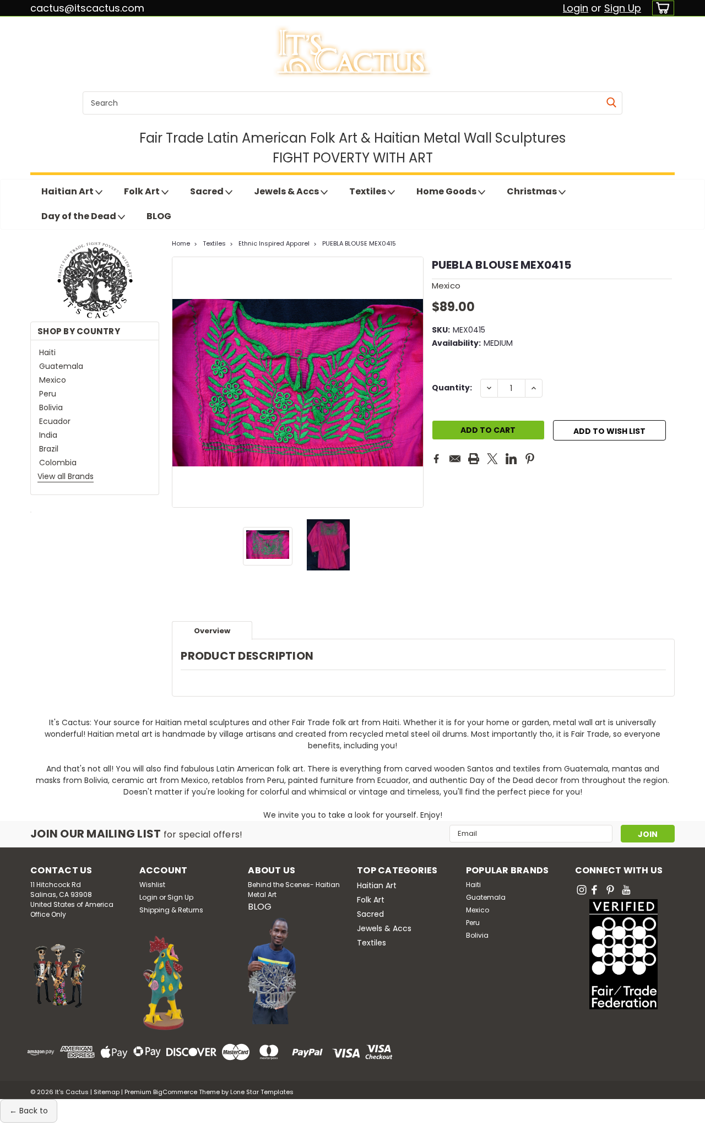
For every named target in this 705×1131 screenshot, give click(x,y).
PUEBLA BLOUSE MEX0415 (359, 243)
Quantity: (452, 387)
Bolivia (51, 407)
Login (575, 8)
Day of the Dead (79, 216)
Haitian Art (68, 191)
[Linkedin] (511, 458)
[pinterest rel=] (610, 890)
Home (181, 243)
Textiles (368, 191)
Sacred (207, 191)
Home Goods (447, 191)
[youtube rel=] (626, 890)
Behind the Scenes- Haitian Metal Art (294, 889)
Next (414, 382)
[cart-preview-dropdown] (661, 8)
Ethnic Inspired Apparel (274, 243)
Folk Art (142, 191)
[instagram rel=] (582, 890)
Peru (47, 393)
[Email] (454, 458)
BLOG (159, 216)
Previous (181, 382)
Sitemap (107, 1092)
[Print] (473, 458)
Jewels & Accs (287, 191)
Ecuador (54, 421)
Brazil (48, 448)
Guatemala (61, 366)
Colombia (58, 462)
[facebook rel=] (594, 890)
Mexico (52, 379)
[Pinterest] (529, 458)
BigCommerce (175, 1092)
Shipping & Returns (171, 910)
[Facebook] (436, 458)
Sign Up (622, 8)
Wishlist (152, 884)
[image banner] (30, 511)
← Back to (28, 1110)
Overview (212, 631)
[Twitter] (492, 458)
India (48, 435)
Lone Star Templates (262, 1092)
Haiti (47, 352)
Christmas (532, 191)
